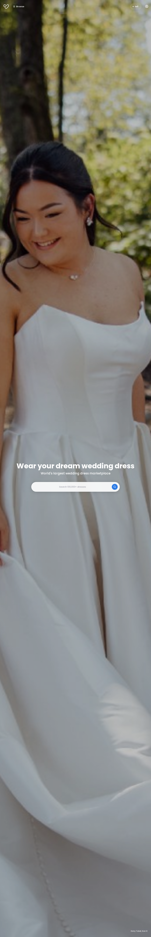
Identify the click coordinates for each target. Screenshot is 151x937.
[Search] (115, 487)
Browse (20, 6)
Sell (136, 6)
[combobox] (75, 486)
